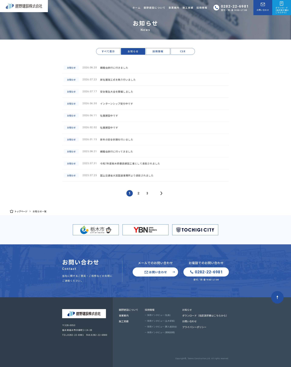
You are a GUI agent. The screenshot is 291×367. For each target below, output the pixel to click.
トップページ (21, 211)
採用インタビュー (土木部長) (161, 320)
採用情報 (201, 7)
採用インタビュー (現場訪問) (161, 332)
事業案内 (174, 7)
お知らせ (133, 51)
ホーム (136, 7)
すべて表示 (108, 51)
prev (161, 193)
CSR (183, 51)
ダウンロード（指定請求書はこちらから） (205, 315)
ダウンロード (281, 10)
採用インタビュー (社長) (159, 315)
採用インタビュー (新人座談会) (162, 326)
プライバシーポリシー (194, 327)
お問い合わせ (263, 9)
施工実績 (187, 7)
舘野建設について (155, 7)
